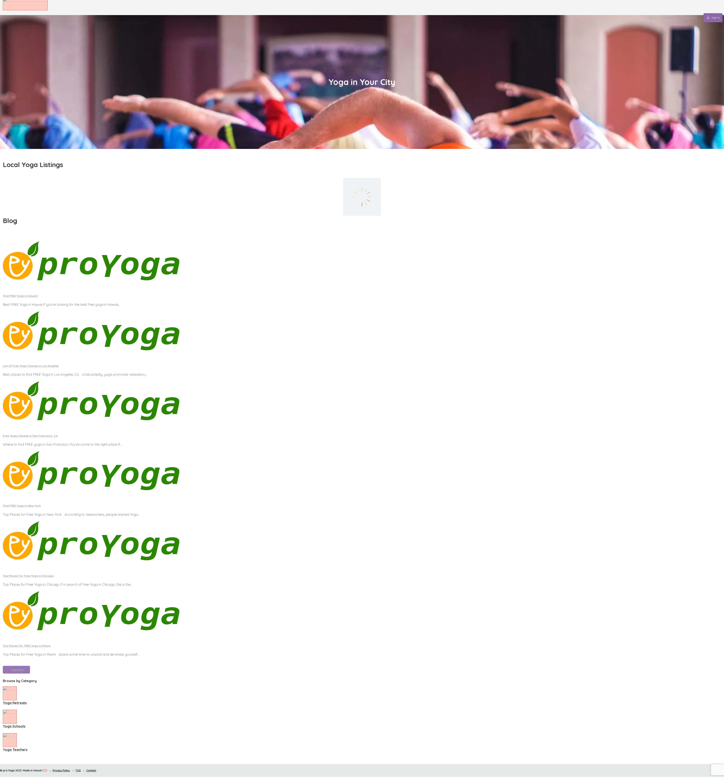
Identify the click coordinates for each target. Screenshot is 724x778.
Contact (668, 17)
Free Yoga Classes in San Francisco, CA (30, 436)
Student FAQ (688, 17)
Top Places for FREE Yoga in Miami (27, 646)
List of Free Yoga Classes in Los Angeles (31, 366)
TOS (78, 770)
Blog (652, 17)
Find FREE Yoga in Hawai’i (20, 296)
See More (17, 669)
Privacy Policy (61, 770)
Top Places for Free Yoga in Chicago (28, 576)
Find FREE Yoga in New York (22, 505)
